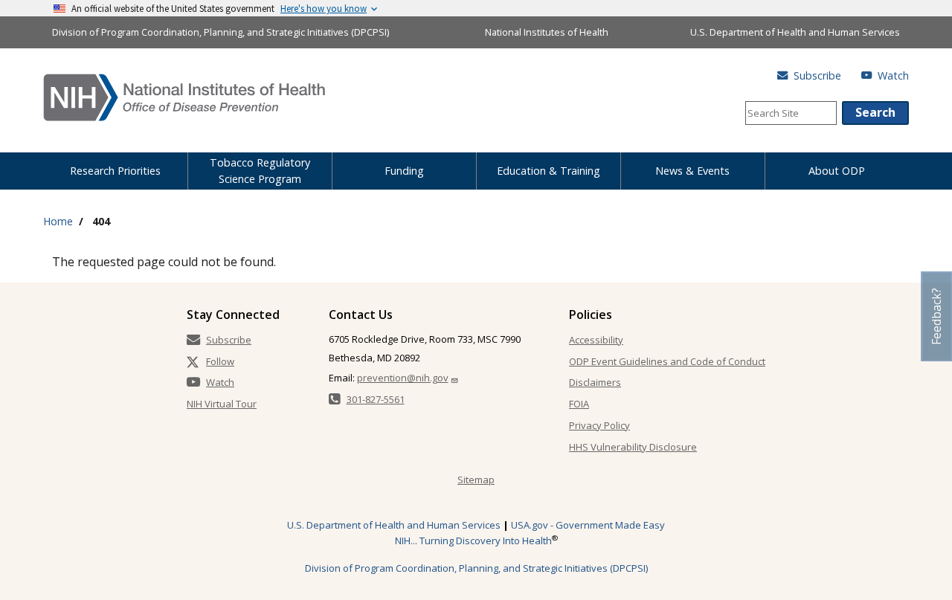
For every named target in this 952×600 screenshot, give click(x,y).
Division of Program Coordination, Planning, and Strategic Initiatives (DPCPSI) (220, 32)
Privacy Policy (599, 425)
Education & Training (548, 171)
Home (58, 221)
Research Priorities (115, 171)
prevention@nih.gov (402, 377)
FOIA (579, 403)
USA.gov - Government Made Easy (588, 525)
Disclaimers (595, 382)
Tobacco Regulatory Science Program (260, 170)
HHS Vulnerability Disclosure (633, 447)
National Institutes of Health (546, 32)
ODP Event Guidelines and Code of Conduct (667, 361)
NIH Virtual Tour (222, 403)
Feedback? (936, 316)
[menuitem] (115, 168)
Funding (404, 171)
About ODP (836, 171)
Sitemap (476, 479)
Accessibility (596, 339)
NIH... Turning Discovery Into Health (473, 540)
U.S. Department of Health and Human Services (795, 32)
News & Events (692, 171)
